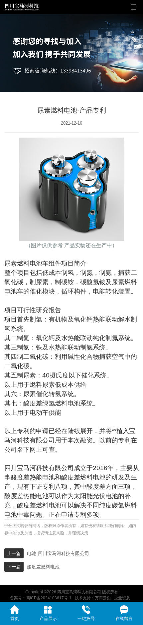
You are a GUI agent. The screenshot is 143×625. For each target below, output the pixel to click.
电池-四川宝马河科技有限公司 (58, 553)
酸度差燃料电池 (43, 566)
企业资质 (122, 598)
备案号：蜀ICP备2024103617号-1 (41, 598)
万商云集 (103, 598)
